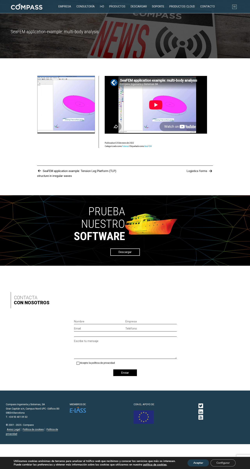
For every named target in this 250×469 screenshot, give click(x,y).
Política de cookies (33, 429)
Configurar (223, 463)
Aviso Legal (13, 429)
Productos (117, 6)
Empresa (64, 6)
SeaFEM (148, 146)
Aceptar (198, 463)
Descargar (139, 6)
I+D (102, 6)
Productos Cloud (182, 6)
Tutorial (125, 146)
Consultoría (85, 6)
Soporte (158, 6)
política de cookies (155, 464)
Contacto (207, 6)
